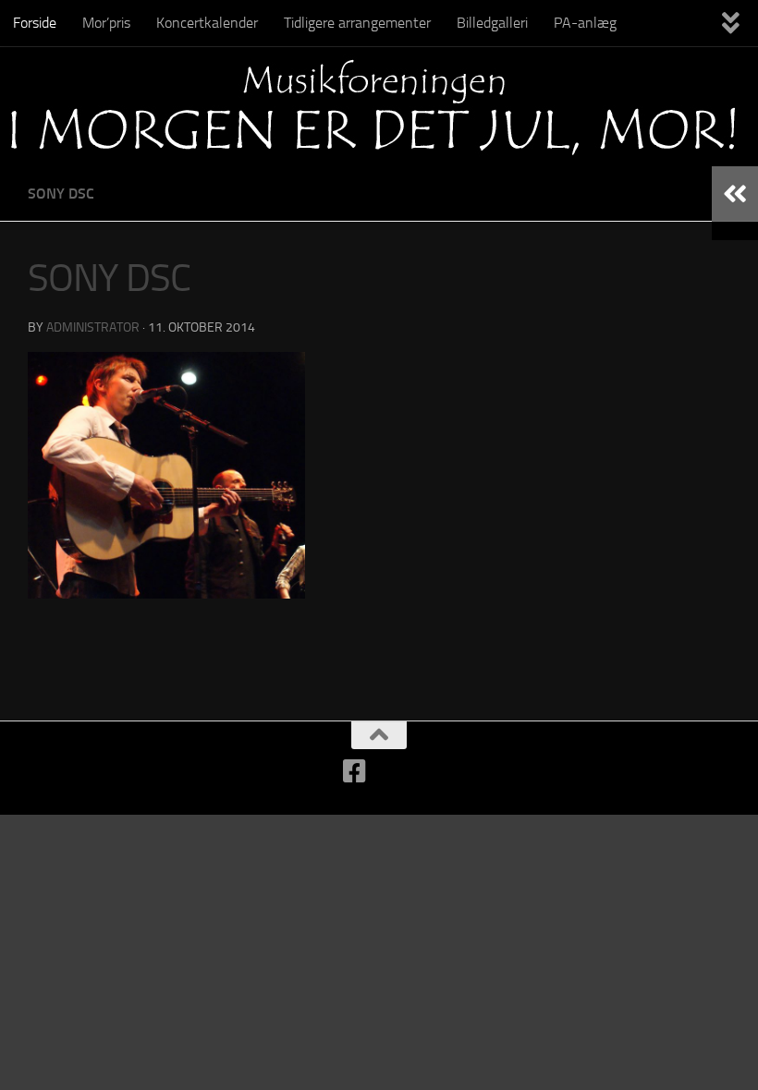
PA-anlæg (585, 22)
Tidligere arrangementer (357, 22)
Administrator (93, 327)
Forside (34, 22)
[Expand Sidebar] (735, 194)
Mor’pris (106, 22)
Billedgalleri (492, 22)
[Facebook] (355, 771)
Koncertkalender (207, 22)
